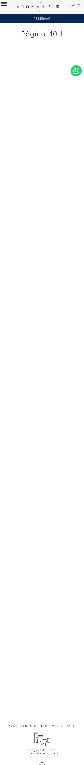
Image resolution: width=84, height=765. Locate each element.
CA (73, 4)
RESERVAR (42, 18)
